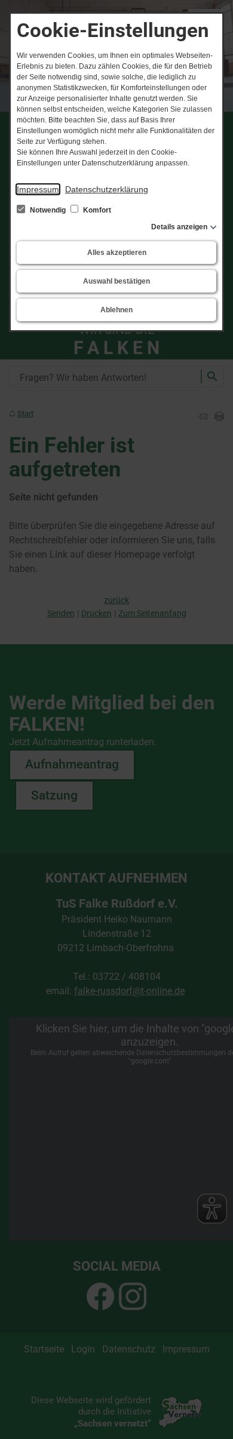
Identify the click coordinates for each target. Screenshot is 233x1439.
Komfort (96, 210)
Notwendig (48, 210)
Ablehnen (116, 310)
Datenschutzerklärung (106, 189)
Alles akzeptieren (116, 252)
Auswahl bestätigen (116, 281)
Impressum (38, 189)
